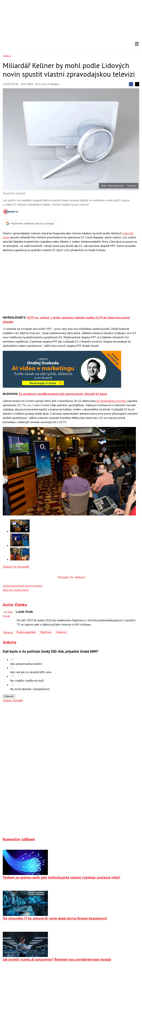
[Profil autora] (8, 615)
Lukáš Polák (10, 84)
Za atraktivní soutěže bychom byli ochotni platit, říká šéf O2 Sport (63, 394)
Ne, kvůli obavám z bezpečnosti (30, 689)
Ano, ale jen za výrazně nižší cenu (30, 672)
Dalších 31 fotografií (16, 566)
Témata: (8, 632)
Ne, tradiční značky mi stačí (27, 680)
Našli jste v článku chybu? (16, 590)
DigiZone (45, 632)
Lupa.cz (7, 55)
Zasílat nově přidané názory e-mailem (22, 585)
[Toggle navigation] (136, 44)
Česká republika (26, 632)
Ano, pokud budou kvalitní (26, 664)
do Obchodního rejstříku (111, 401)
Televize (61, 632)
